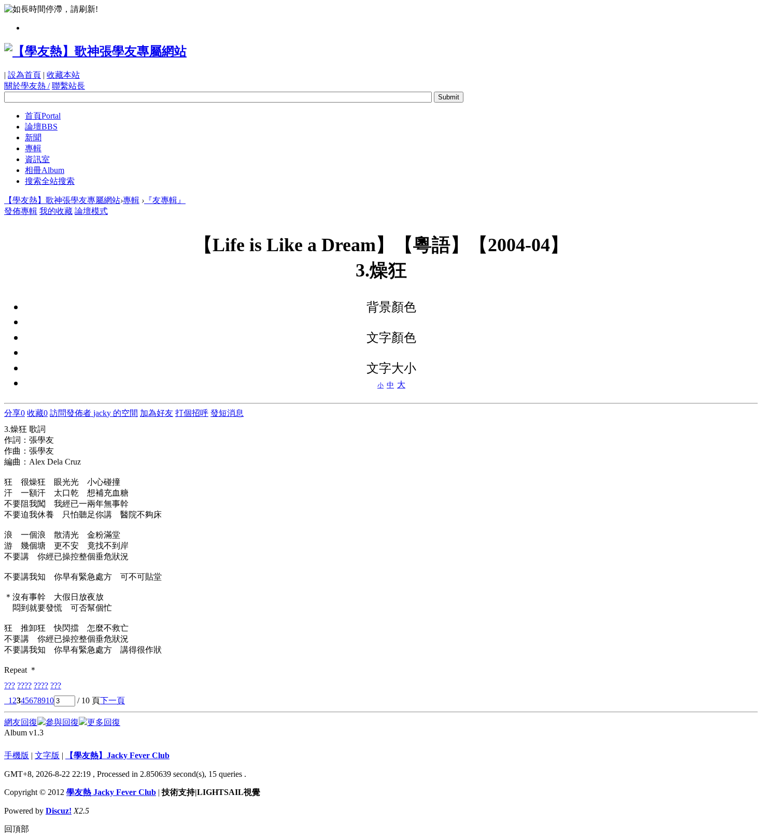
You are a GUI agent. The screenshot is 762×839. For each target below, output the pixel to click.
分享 (14, 413)
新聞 (33, 137)
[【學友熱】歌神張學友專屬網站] (95, 51)
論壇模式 (91, 211)
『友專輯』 (165, 200)
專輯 (33, 148)
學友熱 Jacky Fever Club (111, 792)
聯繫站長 (68, 85)
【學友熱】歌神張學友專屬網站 (62, 200)
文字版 (47, 755)
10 (50, 700)
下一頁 (112, 700)
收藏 (37, 413)
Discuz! (59, 810)
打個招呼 (191, 413)
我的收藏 (56, 211)
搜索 (50, 181)
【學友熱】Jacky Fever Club (117, 755)
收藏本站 (63, 74)
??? (9, 685)
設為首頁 (24, 74)
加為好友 (156, 413)
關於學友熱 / (27, 85)
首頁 (43, 115)
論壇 (41, 126)
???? (24, 685)
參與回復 (62, 722)
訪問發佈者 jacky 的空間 (94, 413)
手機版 (16, 755)
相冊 (44, 170)
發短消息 (227, 413)
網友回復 (20, 722)
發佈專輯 (20, 211)
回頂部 (16, 828)
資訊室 (37, 159)
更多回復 (103, 722)
